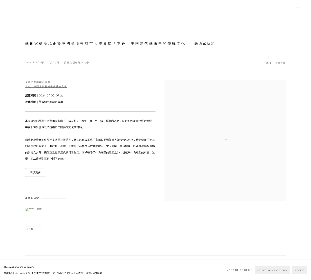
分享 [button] (30, 229)
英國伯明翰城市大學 (51, 102)
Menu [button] (297, 9)
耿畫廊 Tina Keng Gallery (16, 9)
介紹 (268, 63)
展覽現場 (280, 63)
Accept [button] (300, 270)
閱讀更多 (35, 172)
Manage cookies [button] (239, 270)
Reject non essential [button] (272, 270)
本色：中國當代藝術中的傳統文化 (46, 86)
